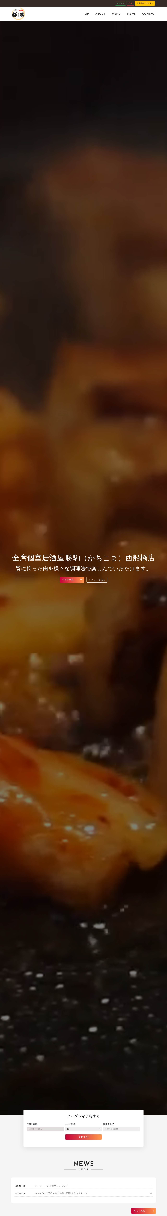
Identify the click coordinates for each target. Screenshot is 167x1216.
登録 (130, 3)
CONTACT (149, 14)
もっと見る (139, 1210)
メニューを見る (97, 579)
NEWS (131, 14)
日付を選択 (32, 1124)
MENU (116, 14)
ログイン (120, 3)
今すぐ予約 (68, 579)
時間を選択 (108, 1124)
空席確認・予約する (145, 3)
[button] (83, 1129)
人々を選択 (70, 1124)
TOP (86, 14)
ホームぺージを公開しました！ (93, 1185)
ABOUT (100, 14)
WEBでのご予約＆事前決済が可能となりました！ (93, 1193)
